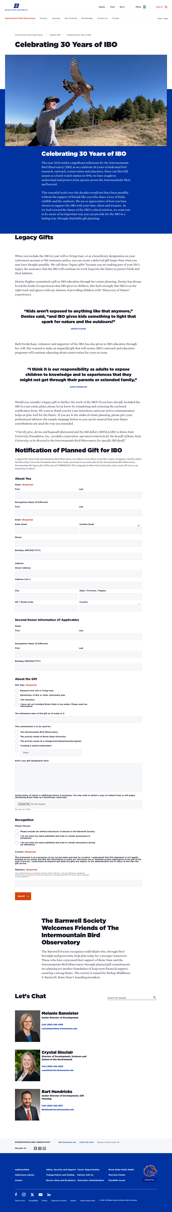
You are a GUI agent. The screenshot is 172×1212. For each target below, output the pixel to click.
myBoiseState (22, 1169)
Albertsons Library (24, 1175)
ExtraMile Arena (117, 1180)
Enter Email (21, 524)
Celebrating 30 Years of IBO (79, 35)
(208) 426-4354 (86, 1142)
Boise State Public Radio (121, 1169)
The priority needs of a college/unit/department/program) (50, 741)
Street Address (23, 568)
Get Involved (71, 18)
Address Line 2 (22, 579)
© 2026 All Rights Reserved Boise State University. (118, 1200)
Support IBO (55, 35)
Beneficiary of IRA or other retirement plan (42, 695)
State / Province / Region (92, 591)
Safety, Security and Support (61, 1169)
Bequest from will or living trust (37, 691)
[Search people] (154, 997)
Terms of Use (20, 1201)
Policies (73, 1201)
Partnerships (87, 18)
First (17, 489)
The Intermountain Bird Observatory (39, 732)
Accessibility (33, 1201)
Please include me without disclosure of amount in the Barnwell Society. (57, 832)
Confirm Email (86, 524)
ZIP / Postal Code (24, 602)
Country (83, 602)
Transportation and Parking (60, 1175)
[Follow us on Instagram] (44, 1148)
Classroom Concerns (59, 1201)
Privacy (44, 1201)
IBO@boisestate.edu (67, 1142)
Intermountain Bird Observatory (20, 18)
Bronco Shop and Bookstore (61, 1180)
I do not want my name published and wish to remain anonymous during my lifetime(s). (57, 844)
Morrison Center (117, 1175)
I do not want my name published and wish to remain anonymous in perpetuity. (55, 837)
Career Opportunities (88, 1169)
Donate (115, 18)
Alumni (18, 1180)
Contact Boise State (87, 1201)
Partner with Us (85, 1175)
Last (81, 489)
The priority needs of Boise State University (43, 737)
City (17, 591)
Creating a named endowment (35, 746)
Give (122, 7)
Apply (102, 7)
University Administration (90, 1180)
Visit (112, 7)
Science (43, 18)
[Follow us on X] (35, 1148)
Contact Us (102, 18)
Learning (56, 18)
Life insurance (27, 700)
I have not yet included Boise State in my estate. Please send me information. (53, 705)
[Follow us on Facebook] (39, 1148)
